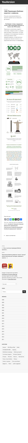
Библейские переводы (7, 352)
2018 (3, 321)
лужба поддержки (16, 363)
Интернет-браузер (17, 354)
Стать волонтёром (16, 361)
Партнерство (12, 235)
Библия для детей (18, 352)
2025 (3, 302)
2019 (3, 318)
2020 (3, 315)
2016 (3, 326)
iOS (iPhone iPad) (11, 347)
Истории (4, 356)
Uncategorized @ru (7, 349)
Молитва (10, 356)
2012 (3, 336)
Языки (10, 363)
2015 (3, 329)
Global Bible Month (12, 279)
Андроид (14, 349)
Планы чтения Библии (7, 359)
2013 (3, 334)
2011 (3, 339)
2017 (3, 323)
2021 (3, 313)
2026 (3, 299)
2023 (3, 307)
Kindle (18, 347)
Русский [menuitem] (4, 284)
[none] (9, 284)
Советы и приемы (6, 361)
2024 (3, 305)
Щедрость (5, 363)
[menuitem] (10, 223)
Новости (8, 235)
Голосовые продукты (7, 354)
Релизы (15, 359)
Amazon (4, 347)
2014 (3, 331)
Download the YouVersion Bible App (9, 274)
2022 (3, 310)
